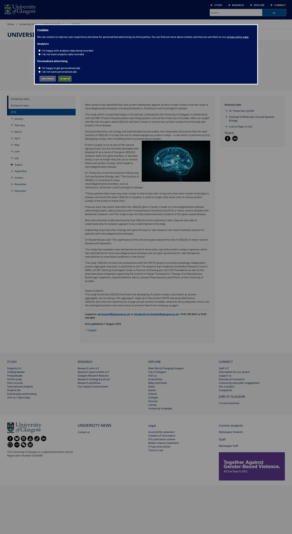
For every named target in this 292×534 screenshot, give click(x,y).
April (17, 138)
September (20, 171)
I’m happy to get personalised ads (61, 68)
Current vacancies (229, 403)
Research (238, 5)
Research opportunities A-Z (93, 372)
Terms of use (155, 450)
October (19, 177)
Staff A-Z (224, 368)
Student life (14, 390)
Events (152, 390)
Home (10, 24)
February (19, 125)
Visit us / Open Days (18, 397)
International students (20, 386)
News (151, 386)
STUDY (12, 362)
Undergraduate (16, 372)
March (18, 131)
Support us (225, 375)
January (18, 118)
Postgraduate (15, 375)
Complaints (225, 390)
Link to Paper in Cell (240, 126)
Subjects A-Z (14, 368)
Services (153, 401)
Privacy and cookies (159, 446)
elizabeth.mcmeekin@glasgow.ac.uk (156, 314)
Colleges (153, 397)
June (17, 151)
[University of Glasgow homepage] (20, 9)
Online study (14, 379)
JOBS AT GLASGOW (232, 396)
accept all (65, 78)
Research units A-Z (88, 368)
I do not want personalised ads (59, 71)
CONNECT (226, 362)
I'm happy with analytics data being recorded (67, 50)
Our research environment (93, 386)
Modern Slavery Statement (163, 443)
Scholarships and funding (21, 394)
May (16, 144)
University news (28, 24)
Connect (280, 5)
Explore (259, 5)
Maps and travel (157, 383)
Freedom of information (161, 435)
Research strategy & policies (94, 379)
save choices (47, 78)
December (20, 190)
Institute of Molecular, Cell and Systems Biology (251, 118)
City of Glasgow (157, 372)
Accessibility (155, 379)
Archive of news (20, 105)
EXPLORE (154, 362)
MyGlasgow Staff (228, 446)
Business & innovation (232, 379)
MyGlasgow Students (231, 432)
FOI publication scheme (161, 439)
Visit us (152, 375)
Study (218, 5)
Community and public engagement (239, 383)
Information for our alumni (234, 372)
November (20, 184)
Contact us (84, 432)
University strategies (160, 408)
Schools (152, 394)
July (16, 158)
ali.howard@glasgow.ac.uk (114, 314)
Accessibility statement (161, 432)
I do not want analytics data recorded (63, 54)
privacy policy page (238, 37)
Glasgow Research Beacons (93, 375)
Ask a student (226, 386)
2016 (13, 112)
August (18, 164)
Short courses (15, 383)
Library (152, 404)
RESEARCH (85, 362)
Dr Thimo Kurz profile (241, 110)
